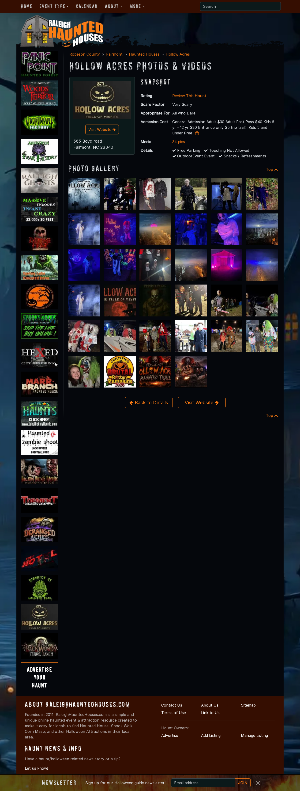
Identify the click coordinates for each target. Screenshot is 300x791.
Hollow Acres (178, 54)
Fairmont (114, 54)
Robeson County (84, 54)
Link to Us (210, 712)
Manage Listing (254, 735)
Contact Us (171, 705)
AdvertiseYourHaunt (39, 677)
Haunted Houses (144, 54)
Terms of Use (173, 712)
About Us (209, 705)
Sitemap (248, 705)
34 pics (178, 141)
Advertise (169, 735)
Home (26, 6)
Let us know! (36, 768)
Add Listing (211, 735)
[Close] (258, 783)
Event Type (52, 6)
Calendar (87, 6)
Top (270, 169)
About (112, 6)
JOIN (243, 782)
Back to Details (150, 402)
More (135, 6)
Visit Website (100, 129)
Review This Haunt (189, 95)
